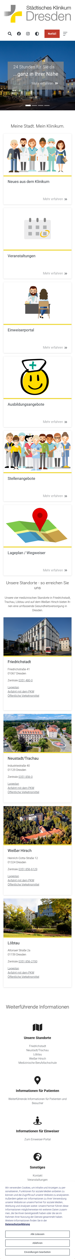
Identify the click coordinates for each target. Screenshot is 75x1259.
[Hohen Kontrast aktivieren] (37, 34)
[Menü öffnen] (65, 34)
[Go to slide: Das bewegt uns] (40, 105)
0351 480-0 (25, 680)
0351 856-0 (25, 776)
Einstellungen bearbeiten (37, 1252)
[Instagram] (28, 34)
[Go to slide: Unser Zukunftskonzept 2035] (47, 105)
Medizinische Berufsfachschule (37, 1062)
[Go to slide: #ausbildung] (34, 105)
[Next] (71, 75)
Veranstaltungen (37, 1179)
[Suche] (10, 34)
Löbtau (37, 1054)
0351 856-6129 (27, 869)
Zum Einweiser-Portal (37, 1139)
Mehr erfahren (53, 199)
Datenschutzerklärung (17, 1224)
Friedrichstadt (37, 1046)
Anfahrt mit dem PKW (21, 691)
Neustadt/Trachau (37, 1050)
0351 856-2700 (27, 961)
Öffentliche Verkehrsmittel (23, 695)
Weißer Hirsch (37, 1058)
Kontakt (37, 1175)
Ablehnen (37, 1243)
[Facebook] (19, 34)
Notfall (52, 33)
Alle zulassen (37, 1234)
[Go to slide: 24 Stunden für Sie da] (28, 105)
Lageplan (13, 687)
